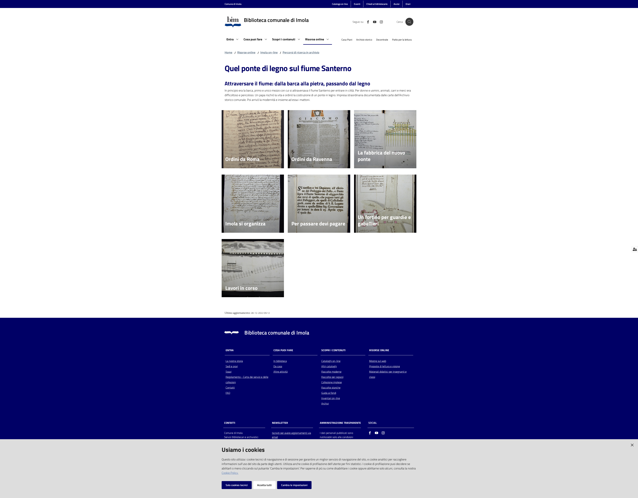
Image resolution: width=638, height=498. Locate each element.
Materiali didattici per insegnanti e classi (388, 374)
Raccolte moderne (331, 372)
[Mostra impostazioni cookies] (635, 249)
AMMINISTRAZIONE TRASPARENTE (340, 423)
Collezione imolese (331, 382)
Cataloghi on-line (330, 361)
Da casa (277, 366)
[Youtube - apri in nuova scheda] (373, 22)
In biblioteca (280, 361)
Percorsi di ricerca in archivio (301, 52)
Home (228, 52)
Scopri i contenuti (333, 350)
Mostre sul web (377, 361)
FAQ (228, 393)
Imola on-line (269, 52)
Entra (230, 350)
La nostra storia (234, 361)
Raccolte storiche (330, 388)
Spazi (228, 372)
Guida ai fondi (328, 393)
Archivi (325, 403)
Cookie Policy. (230, 473)
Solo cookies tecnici (237, 485)
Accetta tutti (264, 485)
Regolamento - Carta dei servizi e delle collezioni (247, 379)
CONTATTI (229, 423)
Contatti (230, 388)
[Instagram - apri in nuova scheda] (380, 22)
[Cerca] (409, 22)
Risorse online (246, 52)
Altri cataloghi (329, 366)
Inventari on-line (330, 398)
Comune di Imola (233, 4)
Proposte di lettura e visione (384, 366)
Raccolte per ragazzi (332, 377)
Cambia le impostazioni (294, 485)
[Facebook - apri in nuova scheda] (366, 22)
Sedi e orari (232, 366)
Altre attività (280, 372)
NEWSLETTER (280, 423)
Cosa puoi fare (283, 350)
